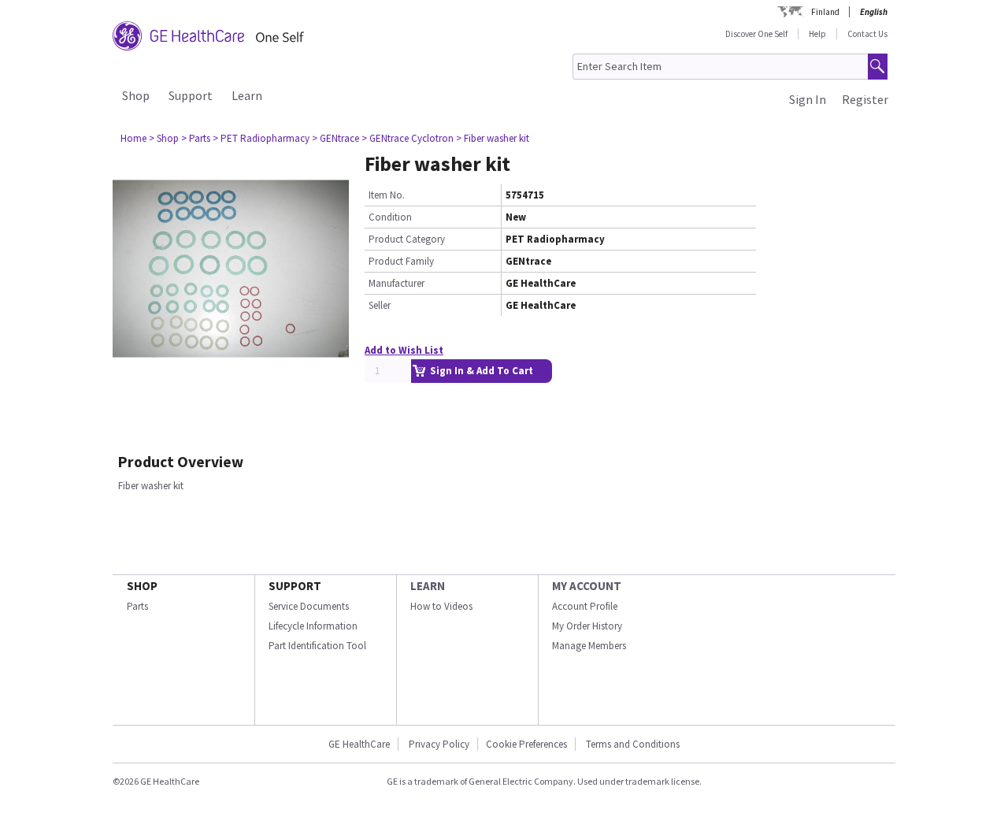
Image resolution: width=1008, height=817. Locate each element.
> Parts (195, 138)
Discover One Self (756, 33)
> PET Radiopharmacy (261, 138)
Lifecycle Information (313, 626)
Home (133, 138)
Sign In (807, 99)
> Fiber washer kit (492, 138)
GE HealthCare (359, 744)
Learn (247, 95)
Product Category (407, 239)
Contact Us (867, 33)
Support (191, 95)
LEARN (427, 585)
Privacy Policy (437, 744)
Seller (380, 305)
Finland (825, 11)
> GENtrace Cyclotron (407, 138)
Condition (390, 217)
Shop (136, 95)
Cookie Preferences (526, 744)
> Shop (164, 138)
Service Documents (309, 606)
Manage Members (589, 645)
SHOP (142, 585)
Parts (137, 606)
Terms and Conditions (633, 744)
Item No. (387, 195)
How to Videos (441, 606)
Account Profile (584, 606)
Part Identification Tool (317, 645)
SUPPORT (295, 585)
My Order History (587, 626)
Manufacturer (396, 283)
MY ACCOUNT (586, 585)
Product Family (401, 261)
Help (817, 33)
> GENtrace (335, 138)
